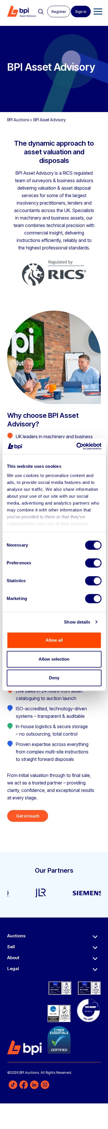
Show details (77, 622)
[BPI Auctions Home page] (21, 14)
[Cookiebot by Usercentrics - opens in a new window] (76, 446)
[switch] (93, 563)
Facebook (23, 1084)
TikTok (13, 1084)
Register (59, 11)
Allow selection (54, 659)
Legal (13, 968)
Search (41, 12)
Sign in (80, 11)
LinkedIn (34, 1084)
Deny (54, 677)
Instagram (45, 1084)
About (13, 957)
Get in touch (27, 815)
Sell (11, 946)
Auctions (16, 935)
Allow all (54, 640)
